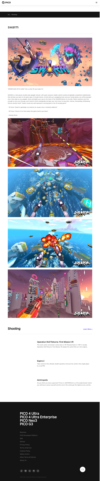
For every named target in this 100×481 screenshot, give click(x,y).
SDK (21, 438)
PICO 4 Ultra (29, 413)
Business (23, 432)
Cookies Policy (25, 451)
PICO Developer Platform (29, 435)
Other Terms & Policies (28, 457)
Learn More (87, 329)
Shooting (14, 14)
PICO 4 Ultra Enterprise (38, 417)
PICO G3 (26, 424)
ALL (9, 14)
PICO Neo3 (28, 420)
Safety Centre (24, 454)
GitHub (22, 442)
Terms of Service (26, 448)
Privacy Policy (25, 445)
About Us (23, 460)
